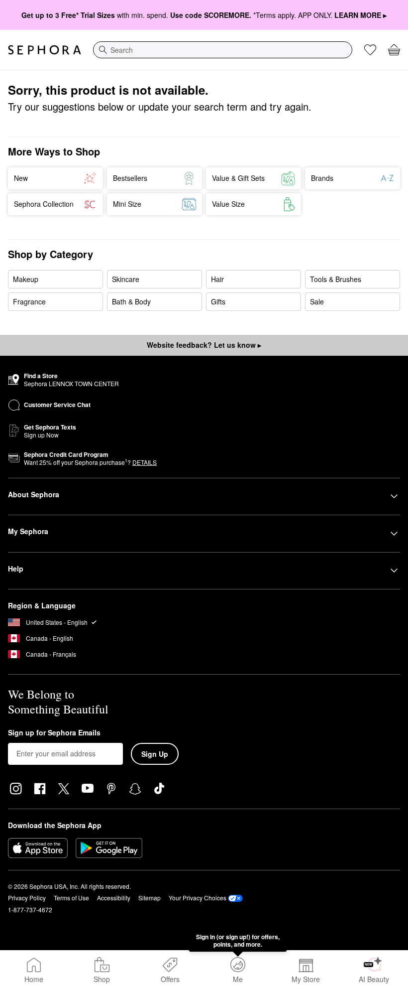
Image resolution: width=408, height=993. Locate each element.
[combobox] (222, 49)
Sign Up (154, 754)
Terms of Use (71, 897)
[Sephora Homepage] (44, 50)
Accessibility (113, 897)
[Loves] (370, 50)
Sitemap (149, 897)
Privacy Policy (27, 897)
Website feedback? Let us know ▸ (204, 345)
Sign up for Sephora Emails (54, 732)
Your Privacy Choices (197, 897)
